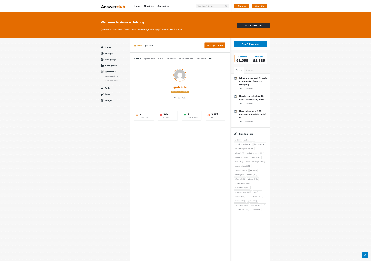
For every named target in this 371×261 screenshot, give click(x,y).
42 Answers (248, 103)
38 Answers (248, 121)
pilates (253, 179)
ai (238, 140)
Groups (109, 53)
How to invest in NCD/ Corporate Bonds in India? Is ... (252, 114)
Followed (201, 58)
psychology (241, 196)
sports (252, 201)
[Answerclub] (115, 6)
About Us (149, 6)
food (239, 162)
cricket (239, 153)
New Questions (111, 76)
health (239, 175)
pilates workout (243, 192)
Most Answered (112, 80)
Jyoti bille (180, 87)
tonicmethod (242, 210)
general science (242, 166)
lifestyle (240, 179)
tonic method (258, 205)
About (137, 58)
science (240, 201)
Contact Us (163, 6)
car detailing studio (244, 149)
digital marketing (255, 153)
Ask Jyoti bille (215, 45)
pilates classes (242, 183)
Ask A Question (253, 25)
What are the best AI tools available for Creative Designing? (253, 81)
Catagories (111, 65)
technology (241, 205)
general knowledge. (255, 162)
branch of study (243, 144)
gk (253, 170)
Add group (110, 59)
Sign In (242, 6)
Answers (171, 58)
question (257, 196)
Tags (107, 94)
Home (137, 6)
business (259, 144)
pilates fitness (242, 188)
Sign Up (259, 6)
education (241, 157)
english (256, 157)
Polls (160, 58)
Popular (239, 70)
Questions (149, 58)
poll (257, 192)
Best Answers (186, 58)
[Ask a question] (365, 255)
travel (256, 210)
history (252, 175)
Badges (108, 100)
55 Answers (248, 88)
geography (241, 170)
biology (249, 140)
